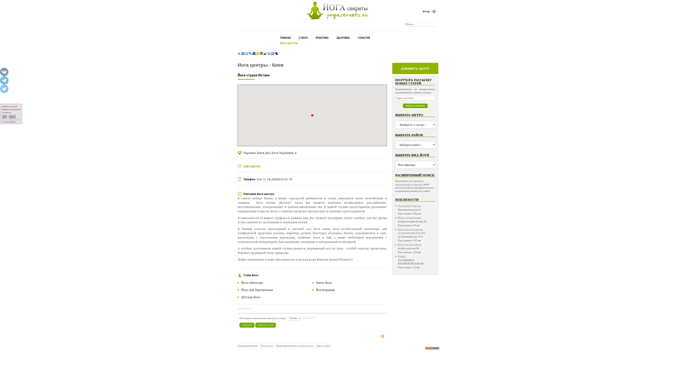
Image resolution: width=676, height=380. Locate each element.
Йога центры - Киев (261, 65)
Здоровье (343, 37)
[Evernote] (261, 52)
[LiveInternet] (269, 52)
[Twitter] (247, 52)
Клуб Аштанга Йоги (409, 244)
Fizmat (402, 256)
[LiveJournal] (250, 52)
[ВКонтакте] (243, 52)
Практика (322, 37)
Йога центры (289, 43)
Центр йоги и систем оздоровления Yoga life (411, 231)
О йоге (303, 37)
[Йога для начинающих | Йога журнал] (337, 9)
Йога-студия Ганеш (409, 217)
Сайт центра (251, 166)
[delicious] (265, 52)
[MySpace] (276, 52)
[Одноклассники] (258, 52)
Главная (285, 37)
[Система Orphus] (11, 114)
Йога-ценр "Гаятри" (409, 205)
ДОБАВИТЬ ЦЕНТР (415, 68)
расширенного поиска (408, 184)
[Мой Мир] (254, 52)
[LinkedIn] (272, 52)
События (364, 37)
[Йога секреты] (432, 348)
